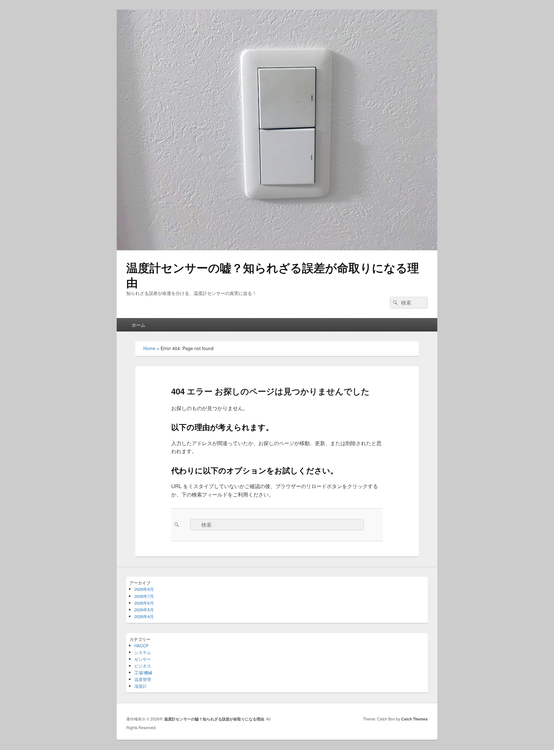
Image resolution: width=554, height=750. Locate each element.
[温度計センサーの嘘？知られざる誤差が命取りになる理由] (277, 248)
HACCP (141, 645)
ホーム (138, 325)
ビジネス (142, 666)
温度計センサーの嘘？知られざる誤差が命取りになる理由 (272, 274)
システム (142, 652)
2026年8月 (144, 589)
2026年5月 (144, 610)
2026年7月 (144, 596)
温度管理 (142, 679)
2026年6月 (144, 603)
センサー (142, 659)
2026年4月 (144, 616)
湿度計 (140, 686)
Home (149, 348)
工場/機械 (143, 672)
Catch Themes (414, 719)
